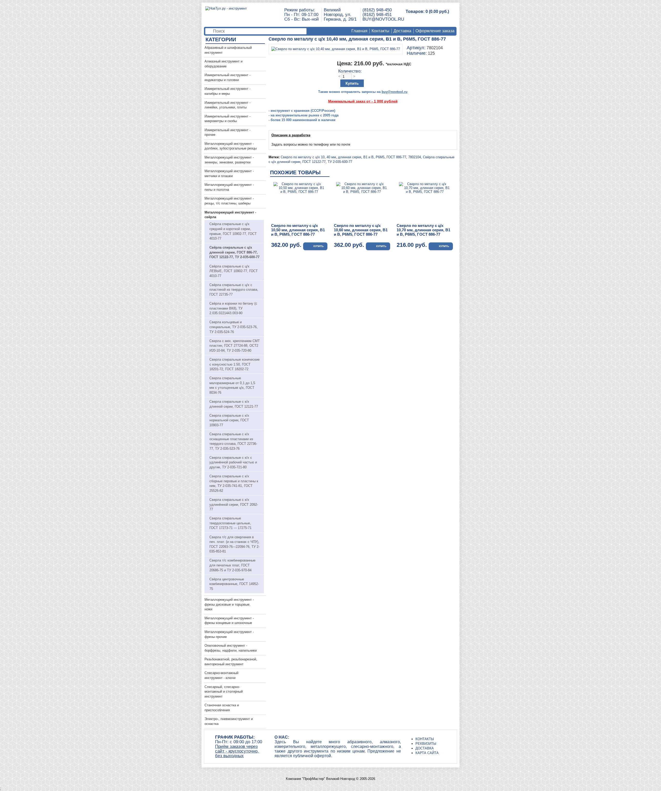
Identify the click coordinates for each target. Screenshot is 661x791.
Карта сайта (427, 753)
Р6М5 (380, 157)
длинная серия (349, 157)
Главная (359, 31)
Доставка (402, 31)
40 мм (331, 157)
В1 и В (368, 157)
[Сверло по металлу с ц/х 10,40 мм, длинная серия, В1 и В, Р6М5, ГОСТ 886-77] (335, 49)
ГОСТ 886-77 (396, 157)
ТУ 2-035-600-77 (340, 162)
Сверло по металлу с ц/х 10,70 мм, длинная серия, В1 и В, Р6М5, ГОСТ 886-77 (423, 229)
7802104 (414, 157)
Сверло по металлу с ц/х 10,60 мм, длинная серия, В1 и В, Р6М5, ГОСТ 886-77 (361, 229)
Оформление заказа (434, 31)
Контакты (380, 31)
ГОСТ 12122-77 (314, 162)
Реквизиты (425, 744)
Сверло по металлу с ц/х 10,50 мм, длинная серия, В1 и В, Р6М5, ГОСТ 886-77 (298, 229)
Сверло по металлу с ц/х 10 (303, 157)
